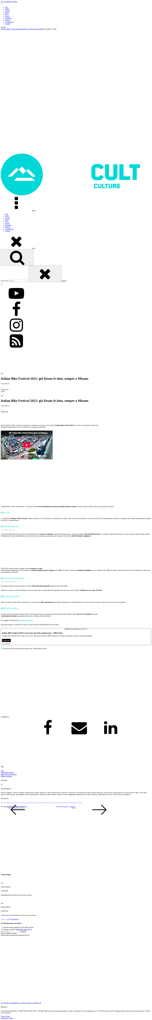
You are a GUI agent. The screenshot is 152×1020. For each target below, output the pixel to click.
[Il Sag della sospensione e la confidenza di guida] (65, 802)
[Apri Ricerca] (17, 257)
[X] (16, 735)
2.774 (8, 919)
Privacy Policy (5, 1016)
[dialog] (76, 15)
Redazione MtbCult (6, 886)
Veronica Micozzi (6, 788)
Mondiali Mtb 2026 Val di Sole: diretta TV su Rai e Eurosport (16, 895)
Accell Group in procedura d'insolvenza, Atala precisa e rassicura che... (18, 915)
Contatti (7, 24)
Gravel (7, 16)
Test (6, 7)
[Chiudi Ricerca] (45, 274)
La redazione (9, 22)
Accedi (3, 27)
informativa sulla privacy (24, 929)
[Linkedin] (110, 735)
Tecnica (7, 11)
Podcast (7, 20)
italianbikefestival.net (25, 620)
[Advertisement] (63, 683)
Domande (8, 18)
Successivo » (15, 919)
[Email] (79, 735)
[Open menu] (1, 283)
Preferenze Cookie (7, 1018)
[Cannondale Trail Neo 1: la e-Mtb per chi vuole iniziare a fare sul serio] (25, 802)
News (7, 14)
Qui (2, 648)
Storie (7, 12)
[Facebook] (48, 735)
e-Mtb (7, 9)
